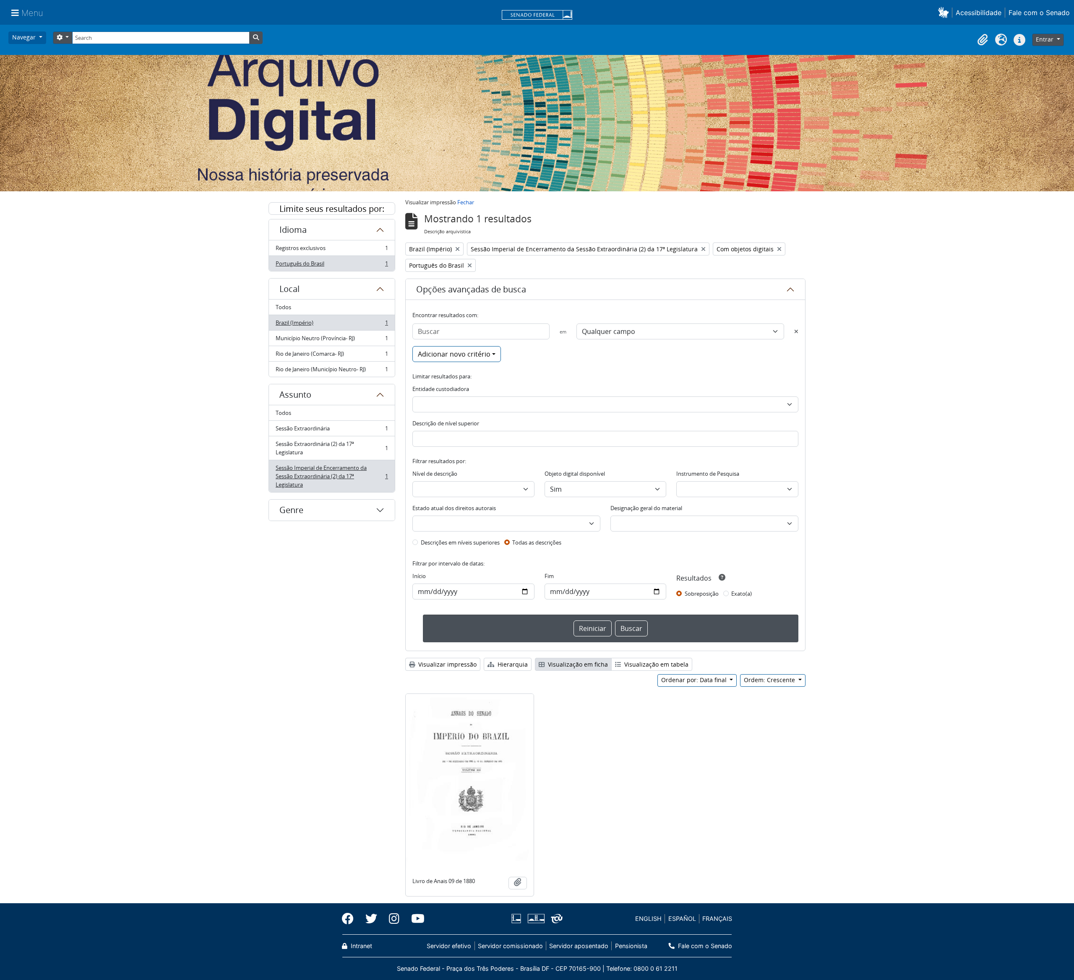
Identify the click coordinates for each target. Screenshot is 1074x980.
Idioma (293, 229)
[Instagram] (394, 919)
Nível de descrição (434, 473)
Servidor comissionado (510, 945)
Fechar (465, 202)
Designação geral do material (646, 508)
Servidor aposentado (578, 945)
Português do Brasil (331, 265)
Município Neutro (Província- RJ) (331, 340)
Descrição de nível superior (445, 423)
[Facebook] (351, 919)
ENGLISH (648, 918)
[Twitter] (371, 919)
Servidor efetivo (449, 945)
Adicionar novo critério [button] (454, 354)
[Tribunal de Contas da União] (555, 918)
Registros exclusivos (331, 250)
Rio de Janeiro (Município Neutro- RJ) (331, 371)
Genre (291, 510)
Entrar (1045, 39)
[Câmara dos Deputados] (517, 918)
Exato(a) (741, 593)
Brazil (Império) (331, 325)
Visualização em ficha (577, 664)
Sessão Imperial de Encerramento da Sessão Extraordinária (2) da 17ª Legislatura (331, 476)
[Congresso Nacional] (535, 918)
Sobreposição (702, 593)
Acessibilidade (978, 12)
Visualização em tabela (655, 664)
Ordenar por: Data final (694, 680)
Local (289, 289)
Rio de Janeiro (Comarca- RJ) (331, 356)
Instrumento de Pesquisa (707, 473)
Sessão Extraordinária (331, 430)
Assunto (295, 394)
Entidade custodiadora (440, 389)
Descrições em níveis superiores (460, 542)
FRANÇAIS (717, 918)
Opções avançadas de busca (471, 289)
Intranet (360, 945)
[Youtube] (415, 919)
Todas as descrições (536, 542)
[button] (945, 12)
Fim (549, 576)
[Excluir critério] (796, 331)
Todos (283, 307)
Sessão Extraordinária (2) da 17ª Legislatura (331, 448)
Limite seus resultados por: (331, 208)
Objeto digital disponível (575, 473)
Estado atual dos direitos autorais (454, 508)
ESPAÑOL (682, 918)
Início (419, 576)
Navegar (24, 37)
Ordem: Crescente (770, 680)
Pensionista (631, 945)
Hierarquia (512, 664)
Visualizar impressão (447, 664)
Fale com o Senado (1039, 12)
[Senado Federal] (537, 15)
